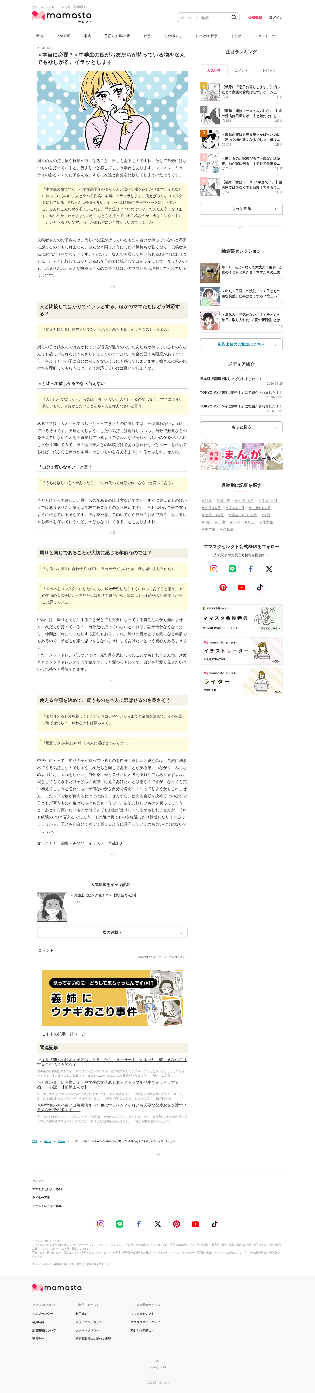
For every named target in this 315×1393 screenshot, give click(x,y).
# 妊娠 (207, 501)
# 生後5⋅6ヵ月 (260, 508)
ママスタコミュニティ (145, 1322)
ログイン (276, 17)
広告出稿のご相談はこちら (241, 344)
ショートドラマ (267, 36)
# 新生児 (223, 501)
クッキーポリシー (87, 1330)
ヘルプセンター (42, 1313)
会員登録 (255, 17)
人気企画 (63, 36)
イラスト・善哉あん (106, 843)
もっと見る (241, 208)
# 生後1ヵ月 (244, 501)
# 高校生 (227, 529)
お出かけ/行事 (207, 36)
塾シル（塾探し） (142, 1330)
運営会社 (38, 1338)
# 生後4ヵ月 (235, 508)
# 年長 (250, 522)
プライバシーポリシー (90, 1322)
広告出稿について (44, 1330)
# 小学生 (266, 522)
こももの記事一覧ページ (63, 1034)
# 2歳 (206, 522)
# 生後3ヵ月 (211, 508)
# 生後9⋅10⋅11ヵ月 (243, 515)
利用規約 (81, 1313)
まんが (236, 36)
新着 (39, 36)
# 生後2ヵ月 (268, 501)
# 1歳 (266, 515)
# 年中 (235, 522)
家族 (87, 36)
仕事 (147, 36)
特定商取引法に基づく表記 (93, 1338)
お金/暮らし (173, 36)
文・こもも (47, 843)
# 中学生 (208, 529)
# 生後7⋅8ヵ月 (213, 515)
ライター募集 (41, 1197)
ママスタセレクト (142, 1313)
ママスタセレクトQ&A (47, 1189)
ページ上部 (157, 1368)
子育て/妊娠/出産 (117, 36)
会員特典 (38, 1322)
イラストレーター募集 (47, 1206)
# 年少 (220, 522)
